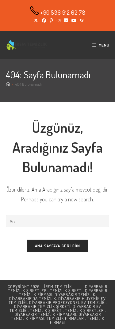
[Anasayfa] (8, 84)
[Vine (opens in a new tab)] (80, 20)
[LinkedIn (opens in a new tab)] (66, 20)
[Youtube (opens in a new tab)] (74, 20)
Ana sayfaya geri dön (57, 245)
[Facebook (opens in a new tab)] (44, 20)
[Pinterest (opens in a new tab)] (51, 20)
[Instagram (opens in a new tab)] (58, 20)
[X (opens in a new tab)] (36, 20)
